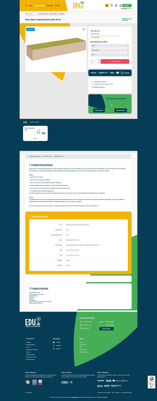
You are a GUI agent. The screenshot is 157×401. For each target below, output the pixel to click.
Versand (28, 347)
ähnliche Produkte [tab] (34, 122)
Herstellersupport (83, 352)
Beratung (126, 5)
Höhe (93, 54)
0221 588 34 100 (87, 322)
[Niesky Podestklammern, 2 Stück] (41, 132)
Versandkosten (75, 397)
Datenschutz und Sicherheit (104, 392)
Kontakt (81, 339)
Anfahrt (81, 347)
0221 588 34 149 (87, 325)
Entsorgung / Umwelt (31, 357)
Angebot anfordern (30, 354)
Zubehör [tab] (25, 122)
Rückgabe (28, 342)
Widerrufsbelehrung (30, 345)
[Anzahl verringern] (92, 61)
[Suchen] (107, 5)
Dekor (93, 46)
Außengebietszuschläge (31, 349)
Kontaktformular (120, 110)
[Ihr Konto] (116, 5)
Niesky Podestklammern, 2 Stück (29, 129)
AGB (113, 392)
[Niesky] (127, 20)
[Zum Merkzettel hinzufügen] (83, 29)
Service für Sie (30, 339)
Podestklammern (93, 193)
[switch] (151, 387)
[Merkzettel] (111, 5)
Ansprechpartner (99, 110)
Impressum (118, 392)
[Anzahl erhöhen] (98, 61)
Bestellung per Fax (125, 8)
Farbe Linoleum (95, 50)
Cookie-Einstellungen (127, 392)
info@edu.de (86, 328)
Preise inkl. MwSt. (95, 34)
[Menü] (26, 5)
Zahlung (28, 352)
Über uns (81, 342)
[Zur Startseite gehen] (78, 4)
